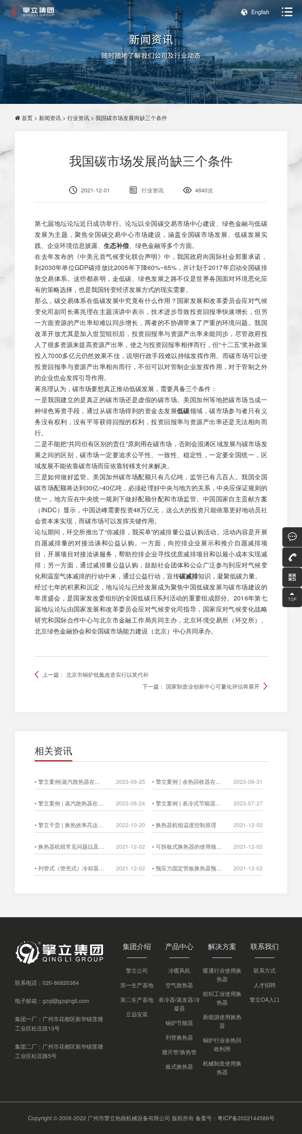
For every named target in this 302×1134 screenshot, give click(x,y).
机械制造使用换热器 (222, 1067)
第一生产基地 (136, 985)
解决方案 (222, 946)
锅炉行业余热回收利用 (222, 1044)
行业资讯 (78, 118)
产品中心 (179, 946)
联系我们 (264, 946)
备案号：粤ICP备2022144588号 (234, 1118)
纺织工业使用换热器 (222, 998)
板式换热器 (179, 1066)
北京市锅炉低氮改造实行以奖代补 (107, 674)
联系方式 (265, 970)
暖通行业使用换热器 (222, 974)
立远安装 (137, 1014)
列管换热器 (179, 1037)
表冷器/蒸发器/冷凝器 (179, 1003)
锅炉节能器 (179, 1023)
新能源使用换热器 (222, 1021)
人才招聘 (265, 985)
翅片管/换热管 (179, 1052)
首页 (27, 118)
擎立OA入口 (265, 999)
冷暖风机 (179, 970)
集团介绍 (137, 946)
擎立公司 (137, 970)
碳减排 (188, 575)
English (260, 12)
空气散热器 (179, 985)
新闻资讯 (50, 118)
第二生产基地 (136, 999)
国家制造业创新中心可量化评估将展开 (213, 686)
